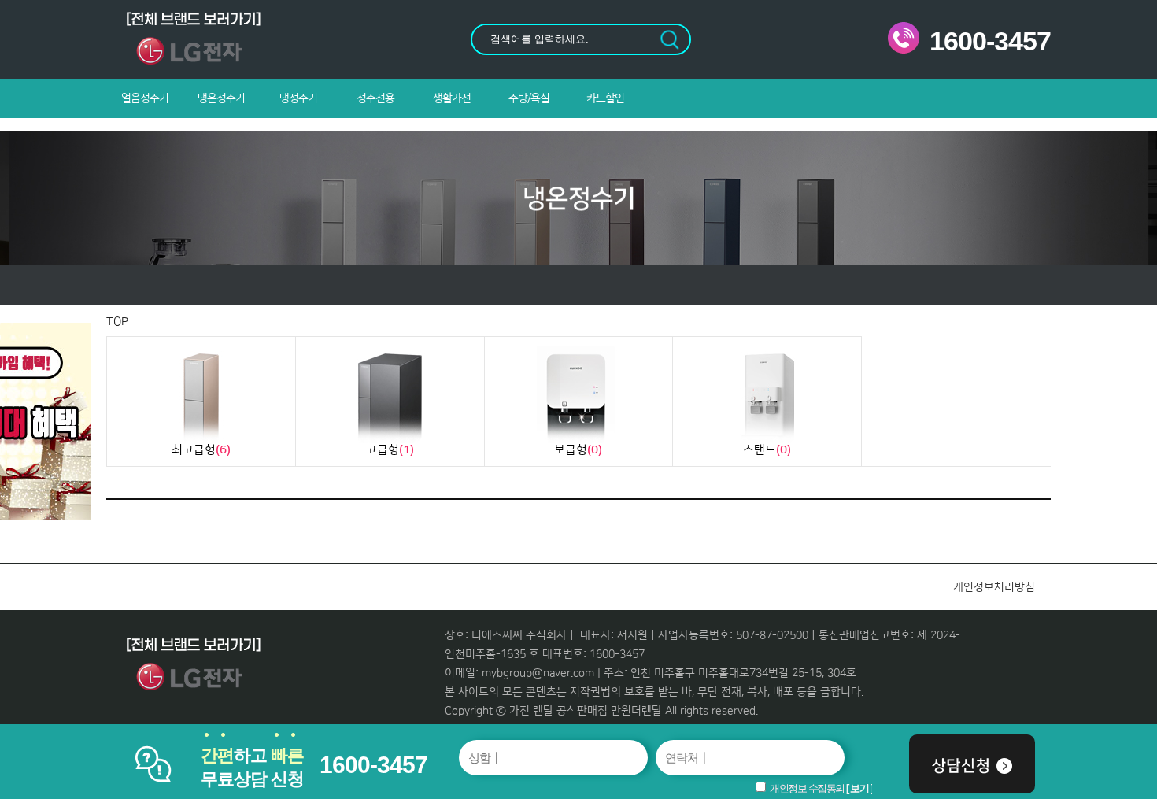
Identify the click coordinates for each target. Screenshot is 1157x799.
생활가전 (452, 98)
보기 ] (861, 788)
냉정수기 (298, 98)
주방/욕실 (528, 98)
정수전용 (375, 98)
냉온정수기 (221, 98)
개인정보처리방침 (994, 587)
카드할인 (605, 98)
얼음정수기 (144, 98)
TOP (117, 321)
